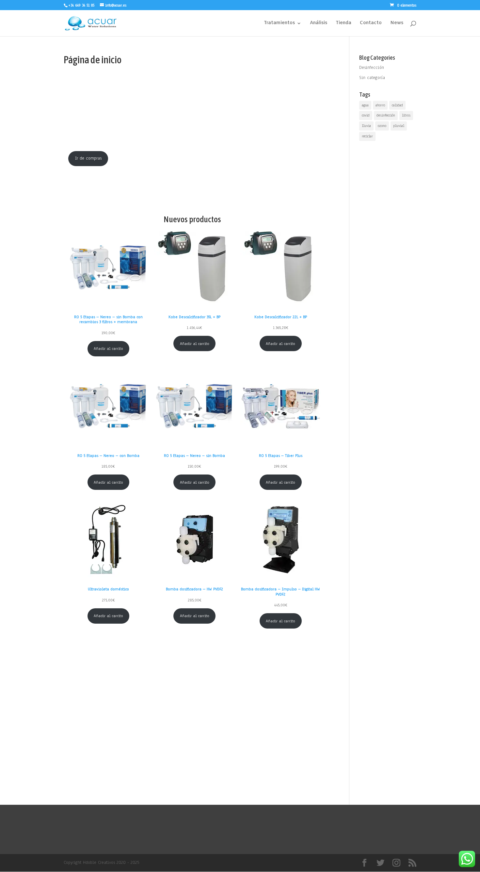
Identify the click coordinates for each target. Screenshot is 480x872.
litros (406, 115)
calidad (397, 105)
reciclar (367, 136)
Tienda (343, 23)
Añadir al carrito (108, 348)
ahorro (380, 105)
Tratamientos (279, 23)
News (396, 23)
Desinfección (371, 67)
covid (366, 115)
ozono (382, 125)
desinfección (385, 115)
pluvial (398, 125)
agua (365, 105)
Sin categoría (372, 78)
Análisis (318, 23)
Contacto (371, 23)
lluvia (366, 125)
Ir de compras (88, 158)
